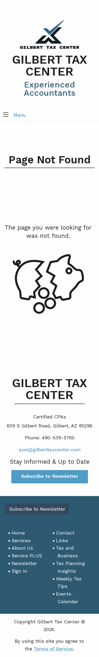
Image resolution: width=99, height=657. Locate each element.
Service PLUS (27, 555)
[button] (5, 115)
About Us (22, 548)
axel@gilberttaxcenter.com (49, 449)
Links (62, 540)
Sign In (19, 571)
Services (21, 540)
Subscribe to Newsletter (49, 476)
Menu (19, 115)
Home (18, 533)
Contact (65, 533)
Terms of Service (53, 648)
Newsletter (24, 563)
